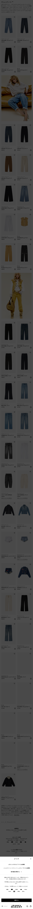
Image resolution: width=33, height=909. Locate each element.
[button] (27, 906)
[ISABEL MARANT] (16, 906)
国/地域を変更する (15, 871)
